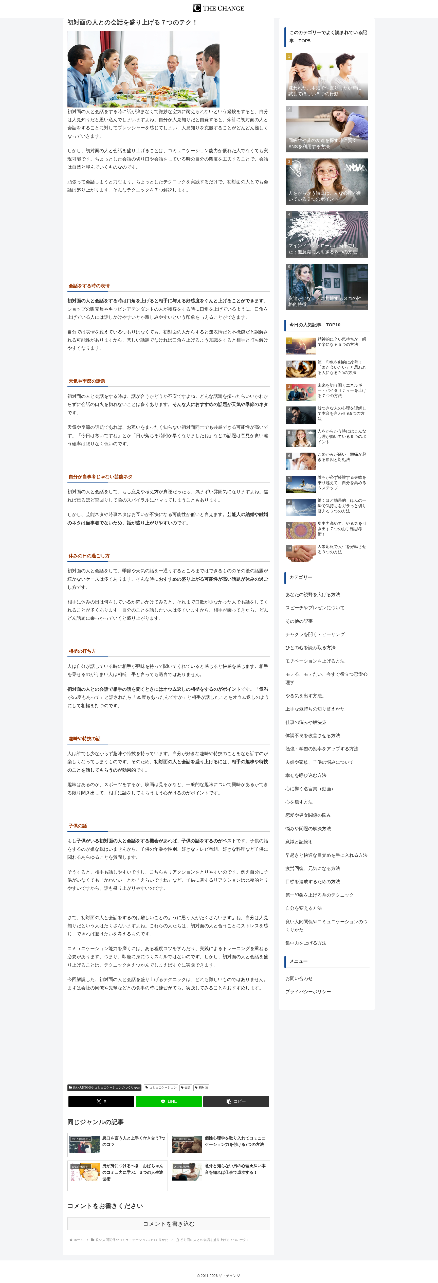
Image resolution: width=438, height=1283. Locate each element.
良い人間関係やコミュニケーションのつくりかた (106, 1087)
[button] (236, 1101)
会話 (188, 1087)
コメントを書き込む (169, 1224)
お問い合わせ (299, 978)
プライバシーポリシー (308, 991)
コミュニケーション (163, 1087)
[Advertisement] (168, 236)
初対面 (203, 1087)
